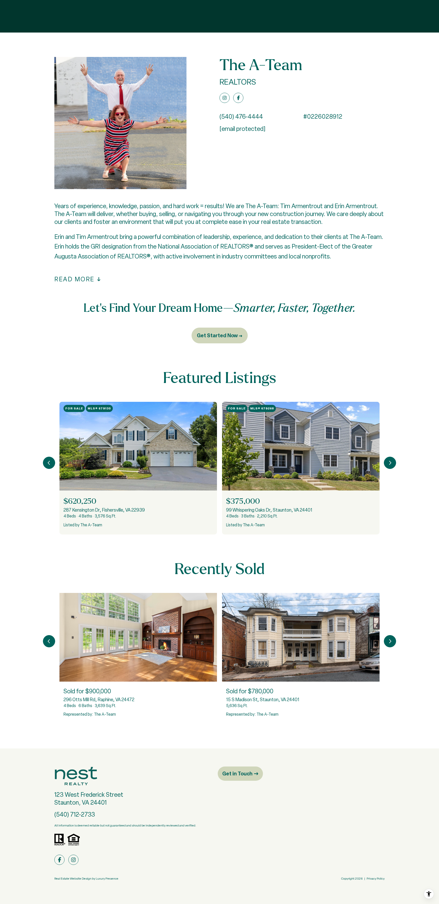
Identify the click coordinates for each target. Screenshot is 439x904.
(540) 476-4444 (241, 116)
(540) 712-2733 (74, 814)
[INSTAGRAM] (225, 98)
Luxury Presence (107, 879)
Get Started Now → (219, 335)
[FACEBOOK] (238, 98)
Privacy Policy (376, 879)
